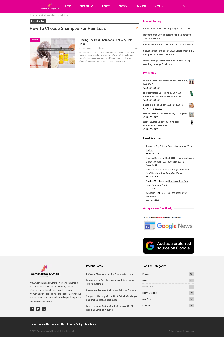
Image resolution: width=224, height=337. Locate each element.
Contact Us (58, 324)
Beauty (106, 6)
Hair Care (35, 40)
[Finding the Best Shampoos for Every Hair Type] (52, 53)
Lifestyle (146, 305)
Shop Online (86, 6)
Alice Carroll (152, 193)
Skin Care (146, 299)
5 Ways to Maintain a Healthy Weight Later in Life (166, 28)
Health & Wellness (150, 293)
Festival (123, 6)
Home (33, 324)
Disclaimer (91, 324)
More (157, 6)
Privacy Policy (74, 324)
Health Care (147, 286)
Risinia (149, 146)
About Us (44, 324)
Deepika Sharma (154, 158)
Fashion (141, 6)
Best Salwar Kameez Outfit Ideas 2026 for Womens (168, 44)
